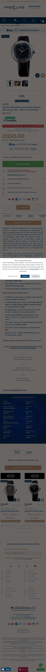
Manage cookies (12, 276)
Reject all (35, 276)
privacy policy (34, 269)
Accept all (25, 276)
